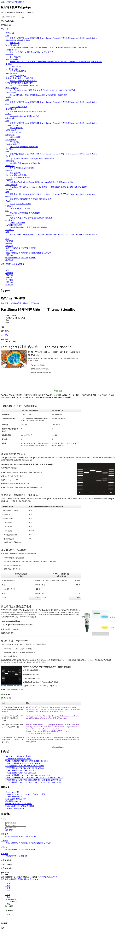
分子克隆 (9, 55)
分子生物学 (10, 33)
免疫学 (8, 97)
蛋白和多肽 (22, 107)
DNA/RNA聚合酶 (34, 47)
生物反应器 (24, 147)
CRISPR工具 (70, 90)
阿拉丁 (63, 38)
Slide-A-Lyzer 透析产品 (31, 163)
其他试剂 (35, 111)
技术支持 (9, 248)
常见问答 (32, 248)
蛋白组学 (9, 149)
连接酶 (12, 47)
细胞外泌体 (33, 147)
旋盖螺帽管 (14, 199)
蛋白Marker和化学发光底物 (16, 175)
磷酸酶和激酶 (21, 47)
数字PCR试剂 (30, 95)
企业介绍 (9, 253)
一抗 (12, 107)
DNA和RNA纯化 (12, 59)
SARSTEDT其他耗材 (13, 225)
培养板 (24, 218)
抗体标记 (34, 187)
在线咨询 (4, 335)
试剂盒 (20, 111)
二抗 (16, 107)
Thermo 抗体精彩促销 (13, 797)
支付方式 (16, 856)
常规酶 (16, 43)
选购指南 (4, 854)
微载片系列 (14, 147)
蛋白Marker (14, 178)
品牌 (7, 36)
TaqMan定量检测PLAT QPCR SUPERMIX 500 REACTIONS (28, 775)
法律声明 (12, 879)
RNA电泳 (22, 76)
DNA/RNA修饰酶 (12, 45)
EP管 (12, 208)
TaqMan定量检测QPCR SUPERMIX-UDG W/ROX (25, 763)
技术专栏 (32, 258)
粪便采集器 (44, 227)
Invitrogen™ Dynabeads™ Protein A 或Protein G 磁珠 (25, 794)
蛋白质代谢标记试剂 (47, 187)
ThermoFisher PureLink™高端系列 (48, 62)
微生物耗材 (9, 220)
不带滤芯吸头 (24, 213)
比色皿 (27, 227)
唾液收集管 (35, 227)
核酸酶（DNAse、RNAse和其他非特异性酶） (60, 47)
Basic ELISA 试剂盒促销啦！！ (17, 799)
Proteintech (87, 38)
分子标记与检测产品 (18, 71)
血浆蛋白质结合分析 (65, 182)
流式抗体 (13, 111)
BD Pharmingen (72, 38)
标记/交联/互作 (11, 185)
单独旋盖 (34, 199)
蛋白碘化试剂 (72, 187)
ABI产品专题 (10, 92)
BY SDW (35, 879)
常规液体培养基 (11, 125)
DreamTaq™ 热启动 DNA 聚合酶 (18, 756)
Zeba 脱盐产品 (15, 163)
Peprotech (56, 38)
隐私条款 (4, 879)
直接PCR (40, 52)
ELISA (8, 114)
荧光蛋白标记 (24, 187)
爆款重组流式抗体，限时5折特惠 (18, 804)
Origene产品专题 (11, 88)
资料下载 (24, 248)
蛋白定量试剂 (15, 173)
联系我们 (9, 260)
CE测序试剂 (62, 95)
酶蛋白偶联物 (60, 187)
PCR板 (27, 208)
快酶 (12, 43)
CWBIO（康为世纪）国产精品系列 (76, 62)
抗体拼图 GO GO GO (13, 801)
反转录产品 (48, 52)
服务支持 (9, 246)
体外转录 (9, 64)
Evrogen (26, 38)
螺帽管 (8, 196)
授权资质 (40, 253)
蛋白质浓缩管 (15, 168)
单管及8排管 (19, 208)
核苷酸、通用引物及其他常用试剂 (19, 78)
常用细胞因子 (10, 140)
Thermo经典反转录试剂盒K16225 (18, 759)
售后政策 (16, 248)
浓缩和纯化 (9, 166)
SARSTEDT (34, 38)
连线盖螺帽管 (24, 199)
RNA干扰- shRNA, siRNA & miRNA (51, 90)
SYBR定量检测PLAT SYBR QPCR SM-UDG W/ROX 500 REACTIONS (33, 782)
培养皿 (18, 218)
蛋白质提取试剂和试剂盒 (20, 159)
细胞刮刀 (40, 218)
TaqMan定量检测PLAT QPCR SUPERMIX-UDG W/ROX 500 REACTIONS (34, 778)
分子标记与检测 (11, 69)
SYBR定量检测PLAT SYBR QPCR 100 (20, 770)
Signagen (49, 38)
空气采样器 (20, 223)
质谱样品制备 (28, 182)
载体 (34, 90)
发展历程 (16, 253)
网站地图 (27, 879)
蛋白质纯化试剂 (27, 168)
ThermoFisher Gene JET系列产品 (22, 62)
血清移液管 (32, 218)
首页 (7, 239)
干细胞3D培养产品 (12, 144)
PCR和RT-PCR (11, 50)
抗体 (7, 104)
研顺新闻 (16, 258)
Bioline (94, 38)
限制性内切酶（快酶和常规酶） (18, 40)
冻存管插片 (20, 204)
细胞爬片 (48, 218)
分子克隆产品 (15, 57)
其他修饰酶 (82, 47)
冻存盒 (28, 204)
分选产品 (27, 111)
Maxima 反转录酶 (12, 792)
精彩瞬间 (24, 253)
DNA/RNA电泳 (11, 74)
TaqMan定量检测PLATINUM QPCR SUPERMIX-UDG (26, 761)
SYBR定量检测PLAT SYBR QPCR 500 (20, 773)
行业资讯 (24, 258)
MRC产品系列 (96, 62)
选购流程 (9, 856)
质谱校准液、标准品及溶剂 (45, 182)
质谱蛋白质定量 (16, 182)
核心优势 (32, 253)
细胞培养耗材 (10, 215)
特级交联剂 (82, 187)
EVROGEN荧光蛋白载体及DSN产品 (19, 83)
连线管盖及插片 (45, 199)
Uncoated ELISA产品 (18, 116)
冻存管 (8, 201)
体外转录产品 (15, 66)
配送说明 (24, 856)
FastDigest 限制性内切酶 (14, 808)
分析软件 (42, 111)
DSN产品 (34, 85)
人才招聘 (47, 253)
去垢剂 (33, 159)
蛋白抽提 (9, 156)
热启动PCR (22, 52)
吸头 (7, 211)
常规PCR (13, 52)
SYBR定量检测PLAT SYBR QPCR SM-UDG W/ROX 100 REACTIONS (33, 780)
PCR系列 (9, 206)
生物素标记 (14, 187)
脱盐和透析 (9, 161)
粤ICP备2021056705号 (48, 877)
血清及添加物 (10, 130)
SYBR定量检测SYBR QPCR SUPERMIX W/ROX (24, 766)
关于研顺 (9, 250)
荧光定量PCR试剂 (17, 95)
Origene (42, 38)
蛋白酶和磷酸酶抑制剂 (45, 159)
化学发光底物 (24, 178)
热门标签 (20, 879)
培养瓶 (12, 218)
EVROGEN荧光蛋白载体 (20, 85)
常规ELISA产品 (33, 116)
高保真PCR (31, 52)
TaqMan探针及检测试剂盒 (46, 95)
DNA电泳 (14, 76)
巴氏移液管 (35, 213)
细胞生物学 (10, 118)
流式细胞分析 (10, 109)
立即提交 (9, 830)
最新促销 (9, 241)
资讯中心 (9, 255)
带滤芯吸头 (14, 213)
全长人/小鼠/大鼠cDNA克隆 (21, 90)
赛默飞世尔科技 (16, 38)
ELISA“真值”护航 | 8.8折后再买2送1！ (20, 806)
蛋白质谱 (9, 180)
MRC (81, 38)
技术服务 (9, 230)
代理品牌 (9, 243)
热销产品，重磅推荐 (22, 303)
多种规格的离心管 (17, 227)
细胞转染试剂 (10, 135)
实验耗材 (9, 189)
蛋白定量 (9, 170)
